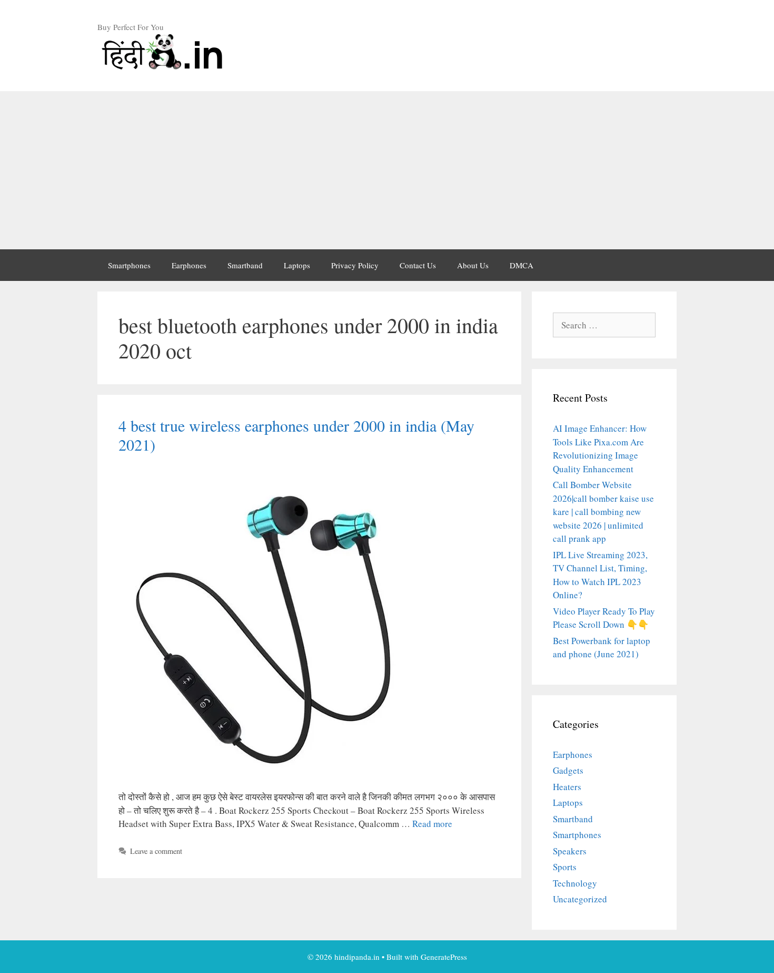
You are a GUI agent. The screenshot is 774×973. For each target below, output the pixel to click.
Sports (565, 867)
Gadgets (568, 770)
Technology (575, 883)
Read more (432, 824)
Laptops (297, 265)
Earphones (189, 265)
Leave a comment (156, 851)
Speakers (570, 851)
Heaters (567, 787)
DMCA (521, 265)
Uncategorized (580, 899)
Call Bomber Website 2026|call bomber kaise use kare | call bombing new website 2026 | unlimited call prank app (603, 511)
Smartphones (129, 265)
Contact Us (418, 265)
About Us (473, 265)
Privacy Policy (355, 265)
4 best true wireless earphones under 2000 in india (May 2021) (296, 435)
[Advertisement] (387, 170)
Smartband (245, 265)
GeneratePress (444, 956)
